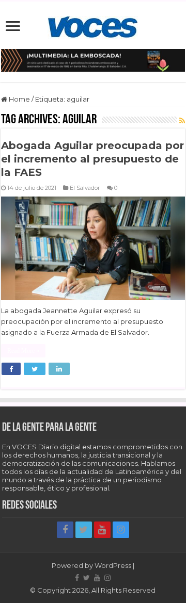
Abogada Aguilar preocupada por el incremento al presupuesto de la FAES (92, 158)
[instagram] (121, 529)
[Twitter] (83, 529)
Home (18, 99)
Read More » (23, 350)
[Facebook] (65, 529)
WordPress (113, 565)
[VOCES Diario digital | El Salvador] (93, 25)
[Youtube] (102, 529)
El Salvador (85, 187)
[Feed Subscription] (182, 120)
